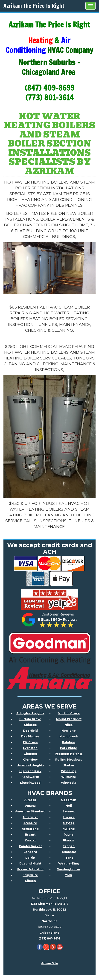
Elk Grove (30, 742)
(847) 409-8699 (49, 927)
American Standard (30, 811)
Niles (69, 725)
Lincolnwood (30, 782)
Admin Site (49, 963)
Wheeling (68, 771)
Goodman (68, 800)
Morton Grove (69, 713)
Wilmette (68, 777)
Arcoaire (30, 823)
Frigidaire (30, 875)
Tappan (69, 846)
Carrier (30, 840)
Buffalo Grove (30, 719)
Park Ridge (68, 748)
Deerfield (30, 730)
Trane (68, 857)
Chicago (30, 725)
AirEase (30, 800)
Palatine (68, 742)
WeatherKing (68, 863)
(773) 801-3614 (49, 938)
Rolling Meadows (68, 759)
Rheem (68, 840)
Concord (30, 852)
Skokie (68, 765)
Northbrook (68, 736)
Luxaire (69, 817)
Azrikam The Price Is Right (33, 6)
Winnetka (68, 782)
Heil (69, 805)
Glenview (30, 759)
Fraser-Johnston (30, 869)
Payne (68, 834)
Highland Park (30, 771)
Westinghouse (68, 869)
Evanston (30, 748)
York (68, 875)
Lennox (69, 811)
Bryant (30, 834)
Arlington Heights (30, 713)
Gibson (30, 881)
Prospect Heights (68, 753)
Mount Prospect (69, 719)
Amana (30, 805)
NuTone (68, 828)
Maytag (68, 823)
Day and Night (30, 863)
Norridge (68, 730)
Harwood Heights (30, 765)
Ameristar (30, 817)
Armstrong (30, 828)
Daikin (30, 857)
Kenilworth (30, 777)
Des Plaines (30, 736)
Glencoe (30, 753)
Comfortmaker (30, 846)
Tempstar (68, 852)
